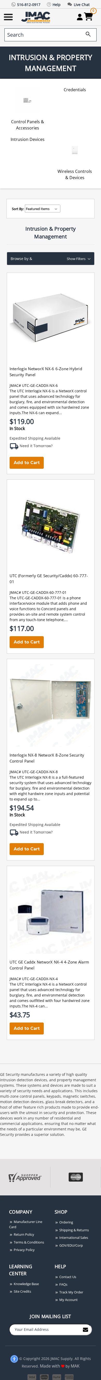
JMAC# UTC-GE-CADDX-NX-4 (34, 978)
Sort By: (18, 208)
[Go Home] (36, 17)
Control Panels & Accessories (27, 125)
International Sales (73, 1237)
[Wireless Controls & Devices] (75, 149)
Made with (50, 1366)
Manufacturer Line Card (25, 1224)
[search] (86, 35)
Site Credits (22, 1291)
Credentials (75, 90)
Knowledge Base (26, 1283)
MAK (75, 1366)
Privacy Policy (24, 1249)
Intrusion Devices (28, 139)
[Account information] (79, 17)
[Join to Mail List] (85, 1329)
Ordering (66, 1222)
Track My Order (71, 1292)
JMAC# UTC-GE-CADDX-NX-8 (34, 771)
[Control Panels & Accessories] (27, 100)
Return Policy (23, 1234)
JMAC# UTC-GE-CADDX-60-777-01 (38, 592)
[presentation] (0, 1198)
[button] (51, 258)
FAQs (63, 1284)
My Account (68, 1299)
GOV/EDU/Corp (71, 1245)
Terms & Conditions (28, 1242)
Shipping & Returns (74, 1230)
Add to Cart (27, 462)
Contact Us (67, 1276)
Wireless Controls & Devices (74, 174)
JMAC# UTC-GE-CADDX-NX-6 (34, 385)
